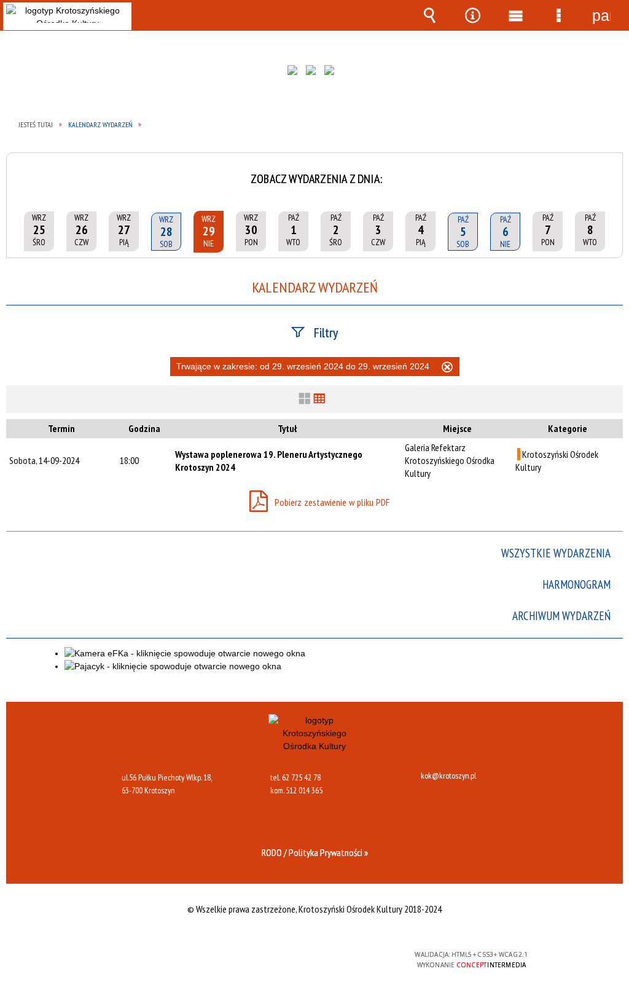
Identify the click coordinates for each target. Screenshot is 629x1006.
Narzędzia (472, 15)
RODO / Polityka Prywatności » (315, 852)
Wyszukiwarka (429, 15)
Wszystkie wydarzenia (556, 553)
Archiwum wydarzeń (561, 616)
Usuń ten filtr (447, 368)
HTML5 (293, 959)
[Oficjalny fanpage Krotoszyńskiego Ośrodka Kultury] (295, 73)
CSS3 (311, 959)
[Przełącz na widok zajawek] (304, 399)
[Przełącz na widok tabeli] (319, 399)
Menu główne (515, 15)
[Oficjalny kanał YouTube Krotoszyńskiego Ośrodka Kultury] (332, 73)
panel (601, 15)
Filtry (326, 332)
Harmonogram (576, 584)
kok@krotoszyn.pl (448, 776)
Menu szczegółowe (558, 15)
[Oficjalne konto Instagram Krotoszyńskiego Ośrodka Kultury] (314, 73)
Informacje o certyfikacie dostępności (156, 962)
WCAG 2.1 (350, 959)
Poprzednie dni (20, 170)
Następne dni (609, 170)
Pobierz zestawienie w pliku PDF (332, 503)
